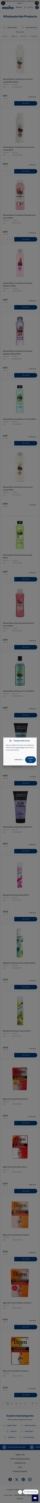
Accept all (30, 760)
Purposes (18, 760)
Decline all (9, 760)
